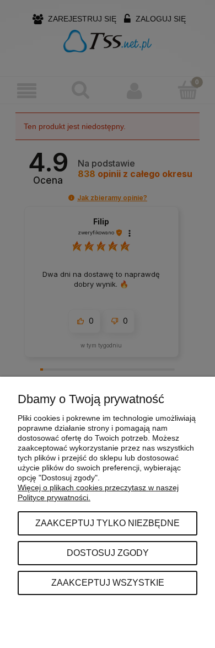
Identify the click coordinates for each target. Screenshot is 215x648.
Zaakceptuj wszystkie (107, 582)
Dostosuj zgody (108, 553)
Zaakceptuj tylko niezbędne (107, 523)
